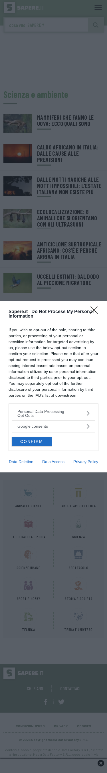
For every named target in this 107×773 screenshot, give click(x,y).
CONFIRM (31, 441)
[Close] (95, 312)
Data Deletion (21, 461)
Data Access (53, 461)
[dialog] (53, 386)
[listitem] (53, 413)
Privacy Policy (85, 461)
